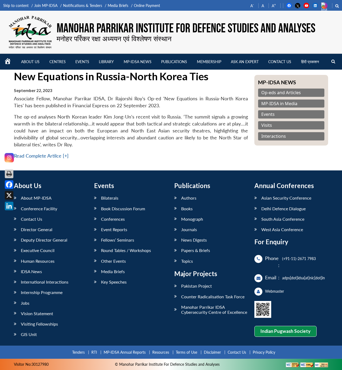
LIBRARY (106, 61)
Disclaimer (212, 352)
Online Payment (147, 5)
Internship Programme (42, 292)
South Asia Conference (282, 219)
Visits (266, 125)
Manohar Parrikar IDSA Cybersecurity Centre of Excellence (214, 309)
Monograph (192, 219)
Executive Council (38, 250)
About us (30, 61)
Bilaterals (109, 197)
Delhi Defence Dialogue (283, 208)
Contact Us (31, 219)
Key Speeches (114, 281)
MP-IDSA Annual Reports (125, 352)
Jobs (25, 303)
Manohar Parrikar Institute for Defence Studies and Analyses (186, 28)
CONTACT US (279, 61)
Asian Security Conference (286, 197)
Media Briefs (118, 5)
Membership (209, 61)
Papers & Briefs (195, 250)
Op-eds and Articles (281, 93)
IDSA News (31, 271)
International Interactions (44, 281)
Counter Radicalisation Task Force (212, 296)
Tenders (78, 352)
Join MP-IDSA (45, 5)
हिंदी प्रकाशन (310, 61)
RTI (94, 352)
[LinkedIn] (9, 206)
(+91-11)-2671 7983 (299, 258)
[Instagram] (9, 157)
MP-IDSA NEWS (137, 61)
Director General (36, 229)
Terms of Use (186, 352)
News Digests (194, 239)
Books (187, 208)
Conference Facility (39, 208)
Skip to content (16, 5)
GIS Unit (29, 334)
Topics (187, 261)
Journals (189, 229)
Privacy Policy (264, 352)
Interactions (273, 136)
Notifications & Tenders (82, 5)
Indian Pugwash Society (285, 331)
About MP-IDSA (36, 197)
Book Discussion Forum (123, 208)
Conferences (113, 219)
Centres (57, 61)
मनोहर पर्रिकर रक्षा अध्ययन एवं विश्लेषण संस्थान (114, 38)
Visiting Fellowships (39, 323)
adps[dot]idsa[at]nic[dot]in (303, 278)
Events (82, 61)
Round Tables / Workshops (126, 250)
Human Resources (38, 261)
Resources (160, 352)
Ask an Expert (245, 61)
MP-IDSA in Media (279, 103)
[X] (9, 195)
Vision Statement (37, 313)
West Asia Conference (282, 229)
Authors (188, 197)
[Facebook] (9, 184)
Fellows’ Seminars (117, 239)
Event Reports (114, 229)
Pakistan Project (196, 285)
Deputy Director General (44, 239)
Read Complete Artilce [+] (41, 156)
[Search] (333, 62)
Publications (174, 61)
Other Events (113, 261)
